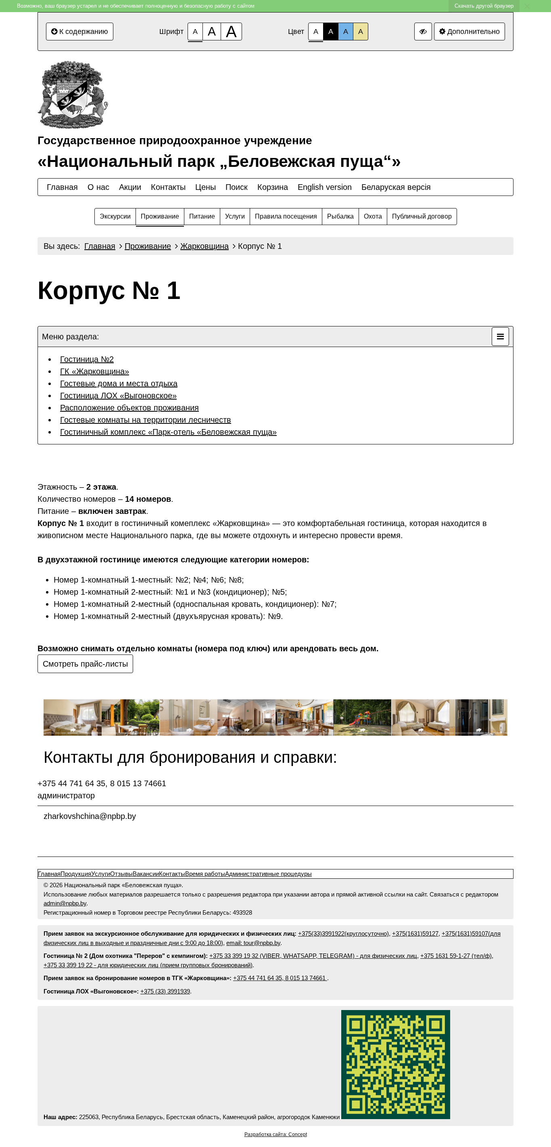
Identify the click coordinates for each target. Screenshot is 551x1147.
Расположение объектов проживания (129, 407)
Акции (130, 187)
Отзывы (121, 873)
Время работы (205, 873)
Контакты (168, 187)
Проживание (160, 216)
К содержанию (83, 31)
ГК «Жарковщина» (94, 371)
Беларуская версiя (396, 187)
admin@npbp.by (65, 903)
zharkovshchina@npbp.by (90, 816)
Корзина (272, 187)
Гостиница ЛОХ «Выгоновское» (118, 395)
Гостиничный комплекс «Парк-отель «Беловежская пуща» (168, 431)
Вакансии (146, 873)
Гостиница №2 (87, 359)
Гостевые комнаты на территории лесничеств (145, 419)
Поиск (236, 187)
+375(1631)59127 (415, 933)
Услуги (235, 216)
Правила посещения (286, 216)
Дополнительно (473, 31)
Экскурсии (115, 216)
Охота (373, 216)
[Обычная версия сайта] (423, 31)
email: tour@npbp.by (253, 942)
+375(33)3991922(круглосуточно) (343, 933)
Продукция (76, 873)
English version (325, 187)
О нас (98, 187)
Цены (205, 187)
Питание (202, 216)
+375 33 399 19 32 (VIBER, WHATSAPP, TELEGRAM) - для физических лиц (313, 955)
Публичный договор (422, 216)
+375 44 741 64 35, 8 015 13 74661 (280, 977)
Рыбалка (340, 216)
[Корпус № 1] (73, 718)
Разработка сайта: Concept (275, 1134)
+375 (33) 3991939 (165, 991)
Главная (62, 187)
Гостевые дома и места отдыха (118, 383)
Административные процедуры (268, 873)
